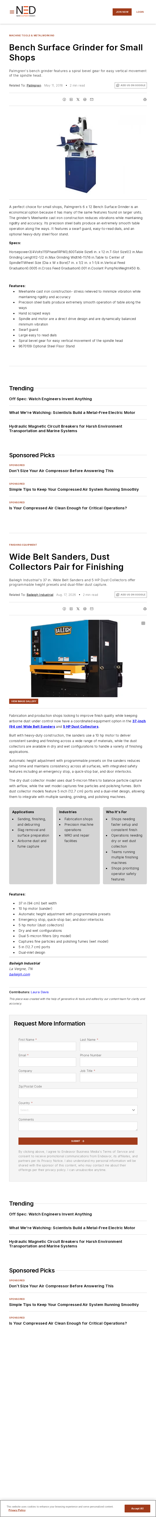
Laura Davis (40, 992)
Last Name (89, 1039)
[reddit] (85, 99)
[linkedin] (71, 99)
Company (25, 1071)
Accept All (137, 1508)
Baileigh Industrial (40, 595)
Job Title (87, 1071)
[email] (92, 99)
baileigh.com (19, 974)
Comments (26, 1119)
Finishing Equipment (23, 544)
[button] (12, 12)
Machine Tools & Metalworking (31, 35)
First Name (27, 1039)
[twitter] (78, 99)
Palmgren (34, 85)
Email (23, 1055)
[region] (78, 1508)
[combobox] (78, 1109)
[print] (145, 99)
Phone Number (91, 1055)
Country (25, 1103)
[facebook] (64, 99)
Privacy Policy (17, 1510)
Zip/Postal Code (30, 1086)
